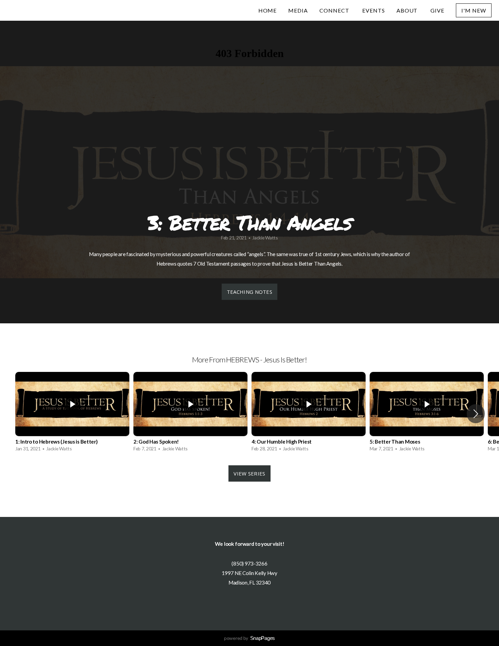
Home (267, 10)
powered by (249, 638)
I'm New (473, 10)
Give (437, 10)
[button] (475, 413)
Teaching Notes (249, 291)
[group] (72, 413)
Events (373, 10)
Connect (335, 10)
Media (298, 10)
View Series (249, 473)
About (407, 10)
